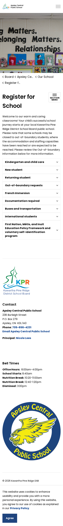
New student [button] (13, 170)
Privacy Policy (19, 508)
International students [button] (21, 216)
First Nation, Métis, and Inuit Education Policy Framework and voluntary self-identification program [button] (27, 230)
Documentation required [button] (22, 201)
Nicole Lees (23, 338)
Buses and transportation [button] (23, 209)
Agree (10, 518)
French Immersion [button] (17, 193)
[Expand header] (58, 6)
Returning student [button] (18, 177)
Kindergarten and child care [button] (24, 162)
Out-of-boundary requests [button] (23, 185)
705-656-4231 (21, 327)
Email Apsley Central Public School (26, 331)
